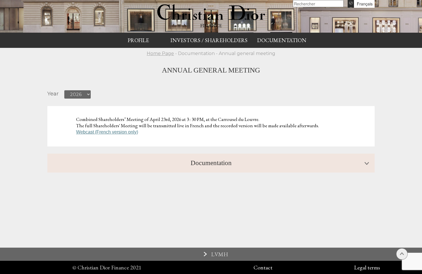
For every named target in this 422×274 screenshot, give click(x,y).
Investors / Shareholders (209, 40)
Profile (138, 40)
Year (53, 94)
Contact (262, 267)
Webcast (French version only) (107, 132)
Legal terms (367, 267)
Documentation (281, 40)
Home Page (160, 53)
